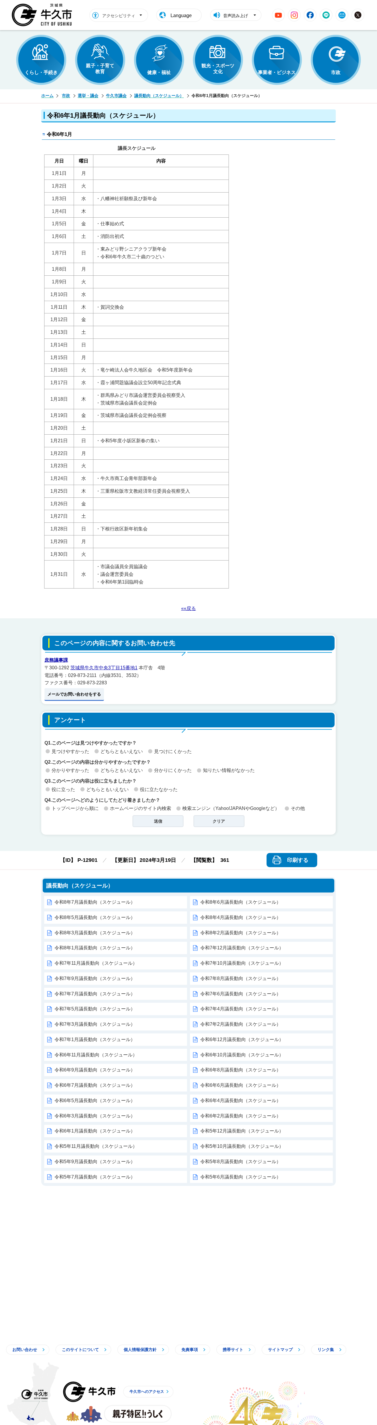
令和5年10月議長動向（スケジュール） (242, 1146)
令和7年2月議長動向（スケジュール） (240, 1024)
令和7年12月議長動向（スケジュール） (242, 947)
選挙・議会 (88, 95)
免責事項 (189, 1349)
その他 (298, 808)
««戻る (188, 608)
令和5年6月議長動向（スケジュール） (240, 1176)
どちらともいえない (121, 751)
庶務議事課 (56, 660)
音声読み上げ (235, 15)
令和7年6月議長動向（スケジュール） (240, 993)
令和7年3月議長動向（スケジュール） (94, 1024)
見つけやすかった (70, 751)
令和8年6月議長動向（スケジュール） (240, 902)
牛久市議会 (116, 95)
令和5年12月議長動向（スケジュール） (242, 1130)
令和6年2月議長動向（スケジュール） (240, 1115)
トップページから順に (75, 808)
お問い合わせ (24, 1349)
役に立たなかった (159, 789)
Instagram (294, 15)
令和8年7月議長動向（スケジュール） (94, 902)
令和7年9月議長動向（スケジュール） (94, 978)
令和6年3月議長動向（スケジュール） (94, 1115)
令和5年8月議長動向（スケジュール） (240, 1161)
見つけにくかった (173, 751)
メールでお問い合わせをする (74, 694)
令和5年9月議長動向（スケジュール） (94, 1161)
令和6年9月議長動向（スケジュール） (94, 1069)
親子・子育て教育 (100, 68)
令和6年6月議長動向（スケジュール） (240, 1085)
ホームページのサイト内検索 (140, 808)
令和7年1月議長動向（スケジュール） (94, 1039)
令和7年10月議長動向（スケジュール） (242, 963)
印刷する (297, 860)
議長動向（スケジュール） (159, 95)
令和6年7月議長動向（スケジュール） (94, 1085)
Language (181, 15)
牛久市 (89, 1391)
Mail (342, 15)
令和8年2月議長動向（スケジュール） (240, 932)
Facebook (310, 15)
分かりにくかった (173, 770)
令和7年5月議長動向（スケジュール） (94, 1008)
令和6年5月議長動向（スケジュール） (94, 1100)
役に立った (63, 789)
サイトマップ (280, 1349)
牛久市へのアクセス (147, 1391)
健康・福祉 (159, 72)
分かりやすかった (70, 770)
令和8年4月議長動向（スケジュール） (240, 917)
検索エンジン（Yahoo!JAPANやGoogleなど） (231, 808)
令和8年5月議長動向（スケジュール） (94, 917)
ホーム (47, 95)
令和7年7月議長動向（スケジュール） (94, 993)
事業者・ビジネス (277, 72)
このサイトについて (80, 1349)
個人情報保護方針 (140, 1349)
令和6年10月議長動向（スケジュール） (242, 1054)
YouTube (278, 15)
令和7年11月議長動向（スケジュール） (95, 963)
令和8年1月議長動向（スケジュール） (94, 947)
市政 (335, 72)
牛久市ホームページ (43, 15)
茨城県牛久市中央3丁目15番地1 (104, 667)
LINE (326, 15)
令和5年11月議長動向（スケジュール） (95, 1146)
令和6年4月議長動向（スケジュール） (240, 1100)
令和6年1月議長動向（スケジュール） (94, 1130)
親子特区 (138, 1414)
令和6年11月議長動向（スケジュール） (95, 1054)
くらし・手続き (41, 72)
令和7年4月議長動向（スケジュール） (240, 1008)
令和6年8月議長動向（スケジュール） (240, 1069)
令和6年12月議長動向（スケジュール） (242, 1039)
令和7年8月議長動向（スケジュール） (240, 978)
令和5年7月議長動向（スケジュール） (94, 1176)
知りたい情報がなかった (229, 770)
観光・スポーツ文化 (217, 68)
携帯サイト (233, 1349)
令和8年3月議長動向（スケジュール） (94, 932)
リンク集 (326, 1349)
